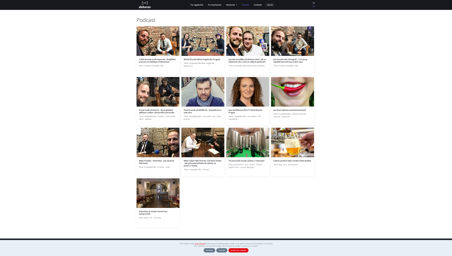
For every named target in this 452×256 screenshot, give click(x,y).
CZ (314, 3)
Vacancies (230, 5)
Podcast (245, 5)
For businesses (214, 5)
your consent (200, 243)
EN (314, 6)
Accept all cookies (238, 250)
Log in (270, 5)
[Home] (145, 5)
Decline (222, 250)
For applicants (197, 5)
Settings (209, 250)
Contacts (258, 5)
